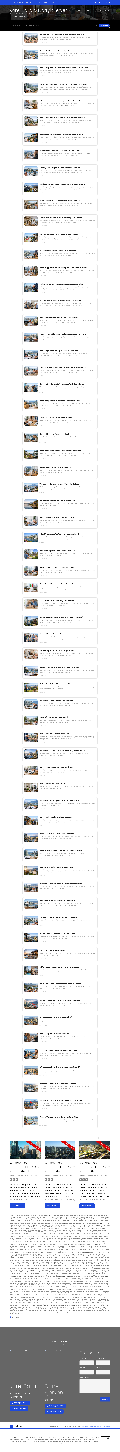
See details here (26, 1190)
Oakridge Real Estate (49, 1268)
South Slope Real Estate (40, 1286)
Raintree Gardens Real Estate (73, 1276)
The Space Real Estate (57, 1299)
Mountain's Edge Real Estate (71, 1265)
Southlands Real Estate (15, 1288)
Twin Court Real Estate (44, 1301)
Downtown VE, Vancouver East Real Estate (58, 1233)
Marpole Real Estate (86, 1260)
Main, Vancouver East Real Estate (62, 1260)
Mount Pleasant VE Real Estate (90, 1264)
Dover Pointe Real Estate (103, 1232)
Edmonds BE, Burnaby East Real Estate (80, 1235)
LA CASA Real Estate (42, 1256)
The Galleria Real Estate (39, 1296)
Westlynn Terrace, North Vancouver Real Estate (97, 1307)
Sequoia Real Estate (18, 1283)
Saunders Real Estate (47, 1281)
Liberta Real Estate (72, 1257)
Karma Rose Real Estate (91, 1252)
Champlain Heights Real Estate (33, 1225)
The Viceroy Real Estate (81, 1299)
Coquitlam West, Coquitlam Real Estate (67, 1230)
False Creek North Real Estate (50, 1238)
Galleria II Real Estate (75, 1241)
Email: (99, 1367)
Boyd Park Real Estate (44, 1217)
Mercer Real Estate (61, 1262)
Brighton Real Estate (85, 1219)
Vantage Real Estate (45, 1304)
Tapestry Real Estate (41, 1293)
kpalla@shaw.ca (21, 1403)
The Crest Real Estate (46, 1294)
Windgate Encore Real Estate (97, 1310)
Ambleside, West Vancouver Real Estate (34, 1215)
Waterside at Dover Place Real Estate (52, 1305)
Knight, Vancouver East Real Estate (27, 1256)
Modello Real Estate (37, 1264)
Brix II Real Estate (95, 1219)
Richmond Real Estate (90, 1278)
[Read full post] (25, 1151)
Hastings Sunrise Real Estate (31, 1249)
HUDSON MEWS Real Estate (50, 1252)
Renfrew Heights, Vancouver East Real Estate (31, 1278)
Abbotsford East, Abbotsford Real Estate (74, 1214)
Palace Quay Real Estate (44, 1270)
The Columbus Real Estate (19, 1294)
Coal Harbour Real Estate (100, 1227)
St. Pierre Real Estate (50, 1288)
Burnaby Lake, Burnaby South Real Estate (20, 1222)
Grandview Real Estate (92, 1243)
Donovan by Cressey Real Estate (88, 1232)
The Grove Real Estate (67, 1296)
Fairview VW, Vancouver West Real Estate (32, 1238)
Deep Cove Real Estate (15, 1232)
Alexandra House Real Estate (17, 1215)
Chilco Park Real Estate (21, 1227)
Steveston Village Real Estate (67, 1289)
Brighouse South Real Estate (22, 1219)
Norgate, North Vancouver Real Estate (83, 1267)
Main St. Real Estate (49, 1260)
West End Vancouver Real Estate (91, 1305)
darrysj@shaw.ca (56, 1406)
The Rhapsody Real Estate (19, 1299)
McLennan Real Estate (50, 1262)
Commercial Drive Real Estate (97, 1228)
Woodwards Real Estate (34, 1312)
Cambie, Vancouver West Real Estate (50, 1222)
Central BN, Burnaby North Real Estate (71, 1223)
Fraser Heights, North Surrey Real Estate (71, 1240)
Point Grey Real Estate (47, 1273)
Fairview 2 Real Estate (78, 1236)
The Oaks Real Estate (70, 1297)
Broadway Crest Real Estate (37, 1220)
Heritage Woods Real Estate (64, 1251)
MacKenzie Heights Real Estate (89, 1259)
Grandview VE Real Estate (49, 1244)
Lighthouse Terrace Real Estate (85, 1257)
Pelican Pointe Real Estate (52, 1272)
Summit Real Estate (88, 1291)
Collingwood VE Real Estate (60, 1228)
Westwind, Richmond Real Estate (53, 1309)
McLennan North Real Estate (37, 1262)
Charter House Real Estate (72, 1225)
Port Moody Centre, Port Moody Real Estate (83, 1273)
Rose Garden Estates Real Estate (72, 1280)
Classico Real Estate (89, 1227)
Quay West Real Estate (49, 1275)
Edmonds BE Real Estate (65, 1235)
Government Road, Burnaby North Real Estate (75, 1243)
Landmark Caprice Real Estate (33, 1257)
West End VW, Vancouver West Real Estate (23, 1307)
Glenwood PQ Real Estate (42, 1243)
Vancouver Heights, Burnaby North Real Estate (83, 1302)
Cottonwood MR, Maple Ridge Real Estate (87, 1230)
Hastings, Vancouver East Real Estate (48, 1249)
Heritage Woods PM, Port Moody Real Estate (45, 1251)
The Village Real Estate (93, 1299)
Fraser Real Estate (42, 1240)
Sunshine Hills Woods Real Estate (101, 1291)
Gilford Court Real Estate (99, 1241)
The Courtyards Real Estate (33, 1294)
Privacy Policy (85, 1426)
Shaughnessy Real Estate (40, 1283)
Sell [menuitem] (100, 11)
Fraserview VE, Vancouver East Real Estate (59, 1241)
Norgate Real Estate (68, 1267)
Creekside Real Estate (103, 1230)
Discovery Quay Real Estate (52, 1232)
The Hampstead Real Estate (93, 1296)
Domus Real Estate (75, 1232)
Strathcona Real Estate (100, 1289)
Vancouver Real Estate (100, 1302)
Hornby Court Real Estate (104, 1251)
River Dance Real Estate (102, 1278)
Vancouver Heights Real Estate (63, 1302)
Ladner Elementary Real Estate (102, 1256)
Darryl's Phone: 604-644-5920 (45, 2)
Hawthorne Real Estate (63, 1249)
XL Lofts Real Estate (62, 1312)
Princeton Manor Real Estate (17, 1275)
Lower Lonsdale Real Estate (20, 1259)
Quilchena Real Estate (27, 1276)
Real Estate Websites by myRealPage (100, 1426)
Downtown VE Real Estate (41, 1233)
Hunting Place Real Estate (63, 1252)
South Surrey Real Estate (72, 1286)
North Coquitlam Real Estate (100, 1267)
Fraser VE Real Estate (96, 1240)
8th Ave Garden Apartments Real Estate (40, 1214)
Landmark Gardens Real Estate (49, 1257)
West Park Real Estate (51, 1307)
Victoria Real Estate (80, 1304)
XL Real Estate (71, 1312)
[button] (20, 2)
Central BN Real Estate (56, 1223)
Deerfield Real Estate (26, 1232)
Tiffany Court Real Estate (19, 1301)
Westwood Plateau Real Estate (69, 1309)
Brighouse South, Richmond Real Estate (39, 1219)
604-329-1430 (20, 1408)
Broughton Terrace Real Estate (66, 1220)
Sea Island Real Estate (58, 1281)
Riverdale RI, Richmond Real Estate (42, 1280)
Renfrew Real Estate (99, 1276)
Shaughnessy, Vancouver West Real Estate (74, 1283)
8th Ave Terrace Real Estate (57, 1214)
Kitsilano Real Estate (83, 1254)
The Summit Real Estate (69, 1299)
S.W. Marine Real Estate (100, 1280)
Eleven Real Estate (57, 1236)
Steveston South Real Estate (33, 1289)
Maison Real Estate (76, 1260)
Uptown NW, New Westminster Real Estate (20, 1302)
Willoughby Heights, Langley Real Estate (65, 1310)
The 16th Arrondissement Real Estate (56, 1293)
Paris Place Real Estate (79, 1270)
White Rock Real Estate (93, 1309)
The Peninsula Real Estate (92, 1297)
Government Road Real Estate (56, 1243)
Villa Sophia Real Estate (24, 1305)
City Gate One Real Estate (77, 1227)
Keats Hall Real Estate (103, 1252)
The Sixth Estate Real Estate (44, 1299)
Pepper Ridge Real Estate (103, 1272)
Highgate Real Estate (92, 1251)
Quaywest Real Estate (61, 1275)
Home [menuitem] (79, 11)
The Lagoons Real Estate (59, 1297)
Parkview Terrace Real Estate (93, 1270)
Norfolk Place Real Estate (57, 1267)
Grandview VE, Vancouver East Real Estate (66, 1244)
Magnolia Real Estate (29, 1260)
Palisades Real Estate (56, 1270)
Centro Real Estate (20, 1225)
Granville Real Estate (29, 1246)
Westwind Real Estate (39, 1309)
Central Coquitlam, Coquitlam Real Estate (92, 1223)
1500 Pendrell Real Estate (23, 1214)
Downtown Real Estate (28, 1233)
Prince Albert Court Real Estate (102, 1273)
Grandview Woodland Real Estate (86, 1244)
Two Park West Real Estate (57, 1301)
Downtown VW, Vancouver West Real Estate (93, 1233)
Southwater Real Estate (39, 1288)
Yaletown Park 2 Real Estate (82, 1312)
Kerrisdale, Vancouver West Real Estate (30, 1254)
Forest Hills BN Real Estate (19, 1240)
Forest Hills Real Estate (32, 1240)
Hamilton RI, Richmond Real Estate (96, 1246)
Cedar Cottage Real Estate (43, 1223)
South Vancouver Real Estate (86, 1286)
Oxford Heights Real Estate (98, 1268)
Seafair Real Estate (69, 1281)
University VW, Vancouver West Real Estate (87, 1301)
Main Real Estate (39, 1260)
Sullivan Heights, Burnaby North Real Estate (54, 1291)
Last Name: (101, 1358)
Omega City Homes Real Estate (83, 1268)
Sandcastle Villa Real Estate (35, 1281)
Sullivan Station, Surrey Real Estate (74, 1291)
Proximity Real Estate (29, 1275)
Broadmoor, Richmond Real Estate (21, 1220)
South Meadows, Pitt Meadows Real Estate (23, 1286)
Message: (84, 1376)
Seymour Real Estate (29, 1283)
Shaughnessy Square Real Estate (55, 1283)
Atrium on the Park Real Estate (51, 1215)
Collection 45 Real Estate (34, 1228)
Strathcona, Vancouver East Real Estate (19, 1291)
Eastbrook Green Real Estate (51, 1235)
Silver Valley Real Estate (91, 1283)
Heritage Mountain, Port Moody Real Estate (80, 1249)
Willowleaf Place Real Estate (82, 1310)
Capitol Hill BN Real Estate (89, 1222)
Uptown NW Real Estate (104, 1301)
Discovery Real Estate (64, 1232)
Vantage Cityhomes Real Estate (17, 1304)
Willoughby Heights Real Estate (47, 1310)
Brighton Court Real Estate (72, 1219)
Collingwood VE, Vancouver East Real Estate (78, 1228)
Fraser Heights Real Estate (54, 1240)
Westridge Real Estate (27, 1309)
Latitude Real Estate (62, 1257)
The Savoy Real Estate (32, 1299)
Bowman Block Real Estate (32, 1217)
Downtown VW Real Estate (75, 1233)
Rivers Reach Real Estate (58, 1280)
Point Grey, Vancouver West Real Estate (63, 1273)
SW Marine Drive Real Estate (16, 1293)
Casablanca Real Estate (30, 1223)
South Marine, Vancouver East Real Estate (87, 1285)
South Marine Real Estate (70, 1285)
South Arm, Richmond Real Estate (55, 1285)
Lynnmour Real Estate (76, 1259)
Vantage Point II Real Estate (32, 1304)
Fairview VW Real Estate (15, 1238)
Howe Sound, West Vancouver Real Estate (33, 1252)
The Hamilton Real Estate (80, 1296)
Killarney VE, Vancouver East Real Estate (50, 1254)
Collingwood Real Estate (47, 1228)
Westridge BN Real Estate (16, 1309)
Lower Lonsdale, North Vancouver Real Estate (38, 1259)
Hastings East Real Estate (71, 1248)
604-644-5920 (55, 1411)
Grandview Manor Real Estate (23, 1244)
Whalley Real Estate (82, 1309)
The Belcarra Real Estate (71, 1293)
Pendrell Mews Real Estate (76, 1272)
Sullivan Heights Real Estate (36, 1291)
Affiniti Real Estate (103, 1214)
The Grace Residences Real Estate (53, 1296)
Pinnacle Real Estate (36, 1273)
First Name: (85, 1358)
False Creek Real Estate (87, 1238)
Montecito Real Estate (48, 1264)
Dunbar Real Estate (20, 1235)
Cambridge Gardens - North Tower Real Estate (70, 1222)
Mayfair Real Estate (25, 1262)
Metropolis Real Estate (93, 1262)
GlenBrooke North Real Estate (17, 1243)
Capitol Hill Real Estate (102, 1222)
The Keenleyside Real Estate (31, 1297)
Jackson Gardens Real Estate (78, 1252)
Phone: (83, 1367)
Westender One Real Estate (63, 1307)
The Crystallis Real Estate (76, 1294)
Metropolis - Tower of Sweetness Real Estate (77, 1262)
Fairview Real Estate (68, 1236)
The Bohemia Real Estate (84, 1293)
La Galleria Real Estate (75, 1256)
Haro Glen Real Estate (29, 1248)
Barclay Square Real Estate (66, 1215)
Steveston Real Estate (61, 1288)
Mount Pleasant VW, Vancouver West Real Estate (51, 1265)
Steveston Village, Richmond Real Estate (85, 1289)
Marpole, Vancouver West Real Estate (101, 1260)
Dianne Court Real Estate (38, 1232)
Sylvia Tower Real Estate (30, 1293)
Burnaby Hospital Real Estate (101, 1220)
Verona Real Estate (70, 1304)
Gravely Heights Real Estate (57, 1246)
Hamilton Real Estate (70, 1246)
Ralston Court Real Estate (87, 1276)
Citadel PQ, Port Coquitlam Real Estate (60, 1227)
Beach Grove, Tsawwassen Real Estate (83, 1215)
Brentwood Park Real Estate (57, 1217)
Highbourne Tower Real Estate (78, 1251)
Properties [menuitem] (86, 11)
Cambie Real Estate (35, 1222)
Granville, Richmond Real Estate (42, 1246)
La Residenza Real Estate (88, 1256)
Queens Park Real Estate (73, 1275)
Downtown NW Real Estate (16, 1233)
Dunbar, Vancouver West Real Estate (35, 1235)
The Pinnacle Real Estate (24, 1177)
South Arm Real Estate (40, 1285)
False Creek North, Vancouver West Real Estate (69, 1238)
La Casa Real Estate (52, 1256)
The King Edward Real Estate (45, 1297)
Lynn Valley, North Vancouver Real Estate (60, 1259)
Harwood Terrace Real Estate (43, 1248)
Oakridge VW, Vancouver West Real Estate (65, 1268)
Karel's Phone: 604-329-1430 (21, 2)
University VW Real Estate (70, 1301)
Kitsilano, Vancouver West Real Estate (98, 1254)
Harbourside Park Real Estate (17, 1248)
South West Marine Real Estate (100, 1286)
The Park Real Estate (81, 1297)
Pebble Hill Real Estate (21, 1272)
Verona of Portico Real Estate (58, 1304)
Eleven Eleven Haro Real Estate (44, 1236)
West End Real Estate (66, 1305)
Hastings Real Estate (18, 1249)
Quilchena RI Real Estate (40, 1276)
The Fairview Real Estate (27, 1296)
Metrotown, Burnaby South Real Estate (22, 1264)
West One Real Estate (40, 1307)
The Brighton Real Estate (96, 1293)
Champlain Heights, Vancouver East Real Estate (53, 1225)
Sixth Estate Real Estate (29, 1285)
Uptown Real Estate (36, 1302)
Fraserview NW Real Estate (30, 1241)
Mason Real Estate (14, 1262)
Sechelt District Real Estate (90, 1281)
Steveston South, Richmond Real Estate (50, 1289)
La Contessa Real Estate (64, 1256)
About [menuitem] (106, 11)
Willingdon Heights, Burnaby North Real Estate (27, 1310)
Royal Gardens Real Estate (87, 1280)
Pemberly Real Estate (64, 1272)
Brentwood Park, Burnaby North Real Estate (74, 1217)
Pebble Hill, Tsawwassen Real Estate (36, 1272)
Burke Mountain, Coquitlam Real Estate (84, 1220)
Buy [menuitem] (94, 11)
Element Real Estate (21, 1236)
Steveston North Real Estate (88, 1288)
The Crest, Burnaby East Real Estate (60, 1294)
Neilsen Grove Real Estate (98, 1265)
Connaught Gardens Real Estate (49, 1230)
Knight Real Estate (14, 1256)
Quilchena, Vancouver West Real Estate (56, 1276)
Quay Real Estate (39, 1275)
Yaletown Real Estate (95, 1312)
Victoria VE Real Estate (91, 1304)
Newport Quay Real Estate (43, 1267)
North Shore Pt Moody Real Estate (35, 1268)
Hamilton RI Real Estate (82, 1246)
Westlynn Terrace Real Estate (78, 1307)
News (107, 14)
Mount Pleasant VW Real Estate (31, 1265)
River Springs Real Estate (28, 1280)
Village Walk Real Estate (36, 1305)
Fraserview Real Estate (42, 1241)
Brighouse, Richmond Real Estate (58, 1219)
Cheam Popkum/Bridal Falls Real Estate (89, 1225)
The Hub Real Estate (18, 1297)
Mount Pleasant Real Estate (61, 1264)
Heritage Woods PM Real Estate (27, 1251)
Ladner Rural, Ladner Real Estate (18, 1257)
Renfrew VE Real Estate (58, 1278)
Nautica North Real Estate (85, 1265)
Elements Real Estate (31, 1236)
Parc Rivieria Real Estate (68, 1270)
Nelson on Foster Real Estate (30, 1267)
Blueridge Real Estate (98, 1215)
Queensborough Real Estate (86, 1275)
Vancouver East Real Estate (48, 1302)
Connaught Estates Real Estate (32, 1230)
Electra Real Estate (95, 1235)
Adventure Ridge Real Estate (91, 1214)
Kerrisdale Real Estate (15, 1254)
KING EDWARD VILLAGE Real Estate (69, 1254)
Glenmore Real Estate (29, 1243)
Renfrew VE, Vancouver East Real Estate (74, 1278)
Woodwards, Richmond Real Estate (48, 1312)
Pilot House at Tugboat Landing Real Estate (20, 1273)
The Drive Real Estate (88, 1294)
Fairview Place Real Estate (91, 1236)
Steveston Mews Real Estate (74, 1288)
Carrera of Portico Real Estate (17, 1223)
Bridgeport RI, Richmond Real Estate (94, 1217)
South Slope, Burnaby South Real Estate (56, 1286)
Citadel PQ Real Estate (45, 1227)
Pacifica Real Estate (33, 1270)
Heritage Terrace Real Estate (98, 1249)
